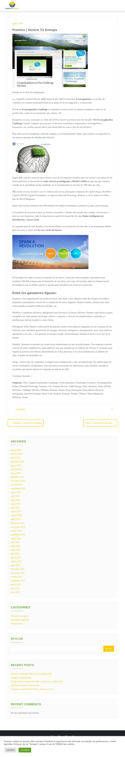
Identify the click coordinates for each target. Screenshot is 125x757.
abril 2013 (15, 508)
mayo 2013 (15, 504)
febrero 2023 (16, 454)
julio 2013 (15, 496)
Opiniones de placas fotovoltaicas (25, 685)
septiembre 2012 (18, 534)
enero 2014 (15, 473)
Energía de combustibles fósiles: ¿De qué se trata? (32, 689)
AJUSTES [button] (10, 750)
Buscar (17, 638)
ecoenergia (20, 409)
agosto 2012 (16, 538)
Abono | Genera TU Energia (98, 423)
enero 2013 (15, 519)
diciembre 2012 (17, 523)
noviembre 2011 (18, 573)
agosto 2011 (16, 584)
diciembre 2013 (17, 477)
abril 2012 (15, 554)
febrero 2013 (16, 515)
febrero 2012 (16, 561)
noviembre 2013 (18, 481)
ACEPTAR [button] (24, 750)
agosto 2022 (16, 465)
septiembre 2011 (18, 581)
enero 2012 (15, 565)
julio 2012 (15, 542)
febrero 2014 (16, 469)
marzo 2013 (16, 511)
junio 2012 (15, 546)
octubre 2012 (16, 531)
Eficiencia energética (20, 616)
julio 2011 (15, 588)
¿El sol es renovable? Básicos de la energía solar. (32, 674)
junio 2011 (15, 592)
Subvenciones (17, 623)
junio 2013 (15, 500)
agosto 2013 (16, 492)
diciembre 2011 (17, 569)
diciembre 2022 (17, 462)
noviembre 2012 (18, 527)
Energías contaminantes (21, 678)
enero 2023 (15, 458)
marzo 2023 (16, 450)
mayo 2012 (15, 550)
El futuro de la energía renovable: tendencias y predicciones (36, 681)
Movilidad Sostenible (20, 620)
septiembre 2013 (18, 488)
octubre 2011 (16, 577)
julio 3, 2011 (17, 23)
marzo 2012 (16, 558)
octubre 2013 (16, 485)
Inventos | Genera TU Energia (27, 423)
